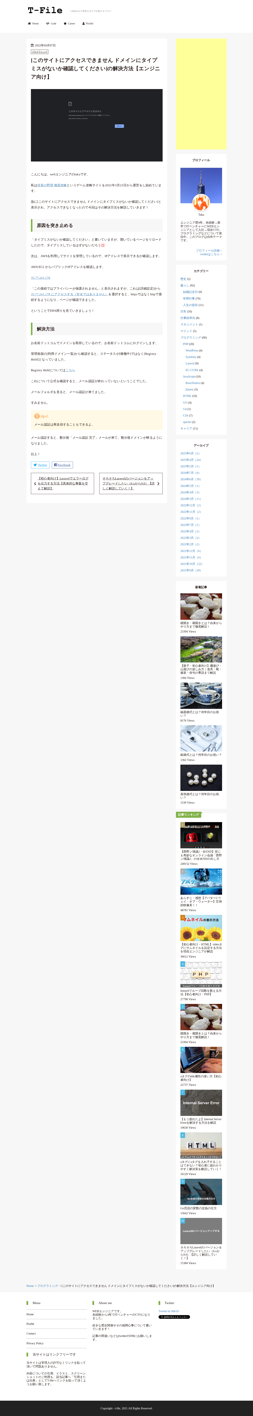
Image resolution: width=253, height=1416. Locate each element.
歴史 (183, 279)
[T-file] (45, 11)
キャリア (186, 428)
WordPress (192, 350)
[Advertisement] (201, 94)
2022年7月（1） (190, 524)
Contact (31, 1333)
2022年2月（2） (190, 544)
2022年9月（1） (190, 518)
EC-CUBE (192, 370)
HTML (187, 395)
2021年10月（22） (192, 563)
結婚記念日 (190, 291)
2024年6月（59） (191, 479)
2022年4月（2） (190, 531)
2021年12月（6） (191, 551)
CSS (185, 415)
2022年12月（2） (191, 505)
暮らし (184, 285)
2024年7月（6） (190, 472)
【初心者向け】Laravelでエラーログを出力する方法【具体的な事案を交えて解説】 (63, 483)
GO (185, 402)
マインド (186, 331)
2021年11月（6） (191, 557)
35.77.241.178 (40, 278)
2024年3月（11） (191, 498)
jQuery (190, 389)
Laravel (190, 363)
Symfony (191, 356)
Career (71, 23)
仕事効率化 (187, 317)
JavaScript (189, 376)
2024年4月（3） (190, 492)
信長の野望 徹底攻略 (52, 185)
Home (35, 23)
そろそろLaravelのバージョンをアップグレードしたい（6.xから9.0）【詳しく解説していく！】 (128, 483)
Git (185, 409)
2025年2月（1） (190, 466)
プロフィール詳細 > (209, 250)
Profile (89, 23)
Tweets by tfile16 (169, 1311)
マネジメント (189, 324)
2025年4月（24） (191, 459)
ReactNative (193, 383)
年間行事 (189, 298)
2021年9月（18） (191, 570)
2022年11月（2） (191, 511)
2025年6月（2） (190, 453)
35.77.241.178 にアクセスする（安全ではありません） (69, 294)
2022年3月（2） (190, 537)
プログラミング (39, 51)
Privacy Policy (35, 1343)
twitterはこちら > (211, 254)
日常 (183, 311)
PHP (185, 344)
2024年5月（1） (190, 485)
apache (187, 422)
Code (53, 23)
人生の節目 (190, 305)
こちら (70, 370)
